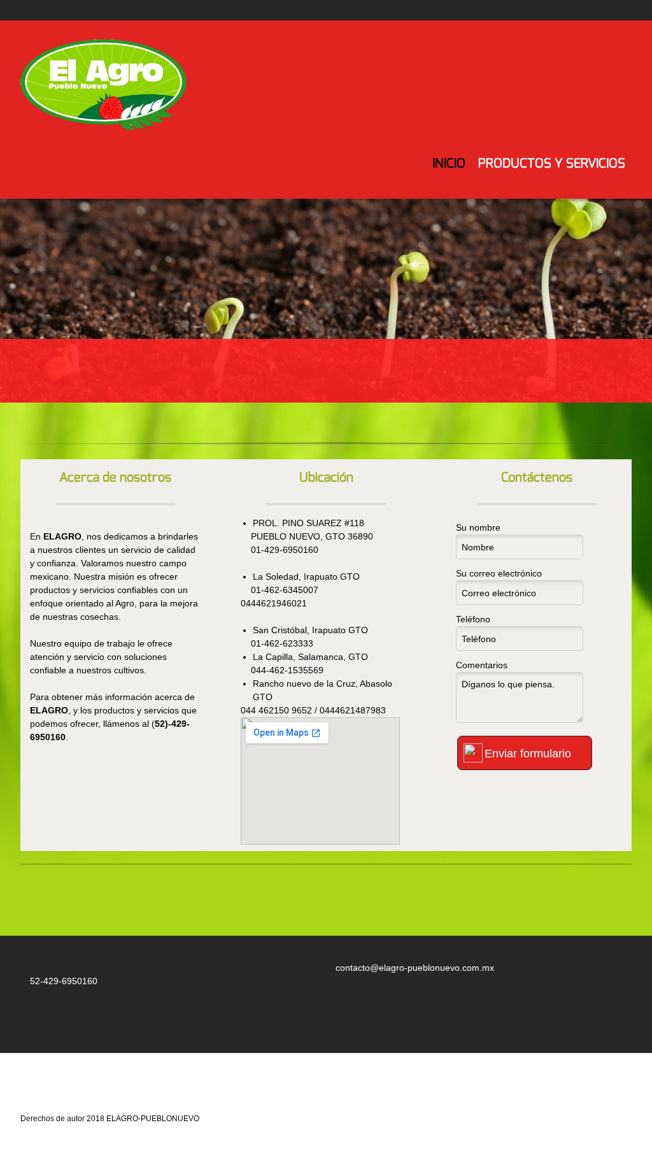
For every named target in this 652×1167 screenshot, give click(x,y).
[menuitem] (449, 173)
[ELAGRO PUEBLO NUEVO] (107, 87)
